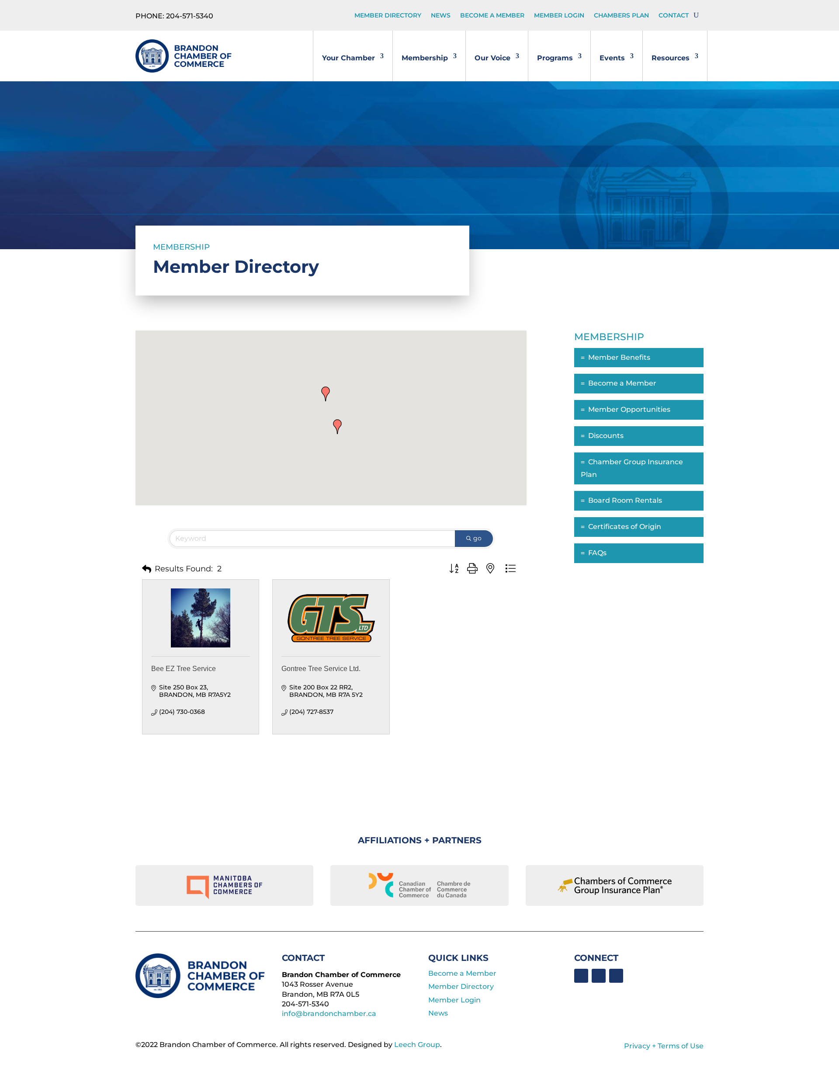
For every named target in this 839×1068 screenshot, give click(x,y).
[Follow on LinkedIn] (599, 976)
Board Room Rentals (625, 500)
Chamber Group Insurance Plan (632, 468)
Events (612, 58)
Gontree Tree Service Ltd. (321, 668)
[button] (337, 426)
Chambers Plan (621, 15)
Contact (674, 15)
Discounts (606, 435)
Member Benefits (619, 357)
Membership (425, 58)
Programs (555, 58)
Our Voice (492, 58)
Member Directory (387, 15)
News (441, 15)
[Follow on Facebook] (581, 976)
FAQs (597, 553)
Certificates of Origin (624, 526)
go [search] (477, 538)
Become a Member (492, 15)
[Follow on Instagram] (616, 976)
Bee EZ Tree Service (183, 668)
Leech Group (417, 1044)
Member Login (559, 15)
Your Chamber (348, 58)
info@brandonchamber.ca (329, 1013)
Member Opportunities (629, 409)
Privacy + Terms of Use (664, 1046)
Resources (671, 58)
